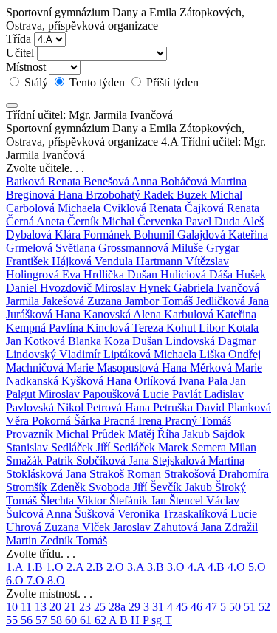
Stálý (36, 82)
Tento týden (97, 82)
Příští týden (171, 82)
